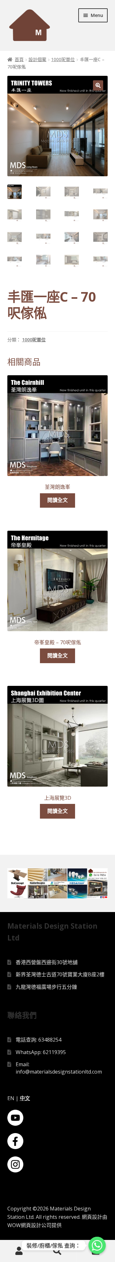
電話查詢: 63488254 (38, 1039)
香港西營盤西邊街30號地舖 (47, 962)
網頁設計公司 (36, 1225)
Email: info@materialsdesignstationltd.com (59, 1068)
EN (10, 1098)
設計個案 (37, 59)
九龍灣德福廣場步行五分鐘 (46, 986)
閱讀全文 (57, 500)
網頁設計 (92, 1216)
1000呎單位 (63, 59)
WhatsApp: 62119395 (41, 1052)
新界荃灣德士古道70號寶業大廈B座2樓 (60, 974)
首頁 (19, 59)
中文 (25, 1098)
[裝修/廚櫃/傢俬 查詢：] (97, 1245)
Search (57, 1251)
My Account (19, 1251)
